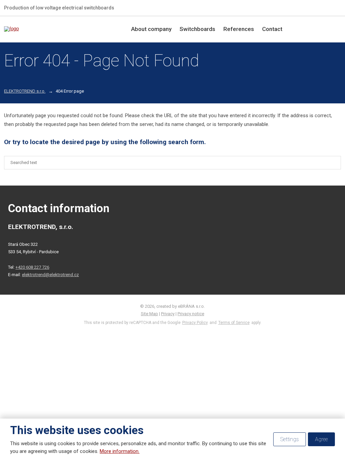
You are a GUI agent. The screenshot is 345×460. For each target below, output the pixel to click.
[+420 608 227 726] (327, 7)
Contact (272, 29)
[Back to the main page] (48, 29)
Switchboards (197, 29)
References (238, 29)
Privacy (168, 313)
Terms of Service (234, 322)
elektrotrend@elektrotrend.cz (50, 274)
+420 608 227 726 (32, 267)
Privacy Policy (195, 322)
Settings (289, 439)
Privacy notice (191, 313)
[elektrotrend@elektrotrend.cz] (338, 7)
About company (151, 29)
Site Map (149, 313)
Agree (321, 439)
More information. (119, 451)
